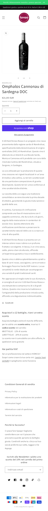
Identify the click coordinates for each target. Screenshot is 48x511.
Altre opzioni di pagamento (24, 135)
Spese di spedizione (19, 101)
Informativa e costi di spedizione (19, 409)
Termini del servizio (13, 415)
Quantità (5, 105)
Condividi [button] (9, 303)
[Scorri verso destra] (29, 78)
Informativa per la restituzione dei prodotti (23, 397)
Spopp (21, 506)
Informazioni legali (13, 403)
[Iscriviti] (40, 470)
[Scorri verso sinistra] (18, 78)
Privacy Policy (11, 391)
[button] (3, 17)
